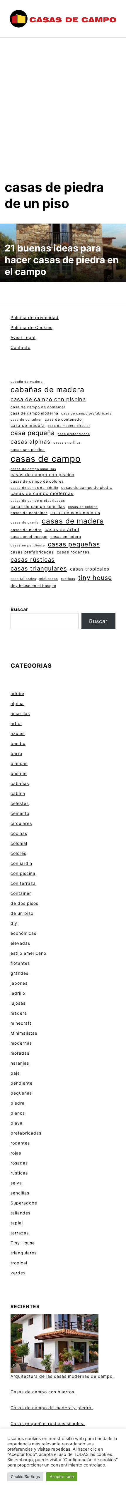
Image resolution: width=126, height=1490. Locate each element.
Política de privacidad (35, 317)
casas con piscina (28, 449)
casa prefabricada (74, 434)
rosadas (19, 1162)
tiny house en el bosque (33, 585)
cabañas (20, 783)
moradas (20, 1053)
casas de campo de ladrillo (34, 488)
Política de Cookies (31, 327)
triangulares (24, 1252)
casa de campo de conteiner (38, 407)
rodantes (20, 1142)
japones (19, 983)
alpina (17, 703)
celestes (20, 803)
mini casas (48, 579)
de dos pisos (24, 903)
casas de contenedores (75, 512)
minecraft (21, 1023)
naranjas (20, 1063)
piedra (18, 1102)
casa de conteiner (26, 420)
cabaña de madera (27, 382)
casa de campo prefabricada (86, 413)
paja (15, 1072)
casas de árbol (62, 529)
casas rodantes (73, 552)
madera (19, 1013)
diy (14, 923)
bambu (18, 743)
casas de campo (46, 459)
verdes (18, 1272)
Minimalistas (24, 1033)
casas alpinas (30, 441)
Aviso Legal (23, 337)
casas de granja (25, 522)
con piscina (23, 873)
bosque (19, 773)
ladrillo (18, 993)
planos (18, 1112)
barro (16, 753)
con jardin (21, 863)
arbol (16, 723)
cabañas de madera (47, 389)
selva (16, 1182)
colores (18, 853)
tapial (17, 1222)
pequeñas (21, 1092)
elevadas (20, 943)
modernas (21, 1043)
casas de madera (73, 520)
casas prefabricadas (32, 552)
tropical (19, 1262)
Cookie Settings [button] (25, 1476)
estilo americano (28, 953)
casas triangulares (39, 568)
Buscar (19, 609)
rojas (16, 1152)
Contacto (20, 347)
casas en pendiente (28, 545)
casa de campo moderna (34, 413)
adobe (17, 693)
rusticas (68, 579)
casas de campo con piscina (42, 474)
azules (18, 733)
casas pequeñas (74, 544)
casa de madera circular (69, 426)
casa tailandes (23, 579)
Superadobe (24, 1202)
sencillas (20, 1192)
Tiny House (23, 1242)
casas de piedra (26, 530)
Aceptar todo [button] (62, 1476)
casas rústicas (33, 559)
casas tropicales (89, 569)
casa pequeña (33, 433)
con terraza (23, 883)
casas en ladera (65, 536)
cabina (18, 793)
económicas (23, 933)
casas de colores (83, 507)
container (21, 893)
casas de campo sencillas (38, 506)
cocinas (19, 833)
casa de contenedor (64, 419)
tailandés (20, 1212)
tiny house (95, 577)
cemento (20, 813)
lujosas (18, 1003)
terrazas (20, 1232)
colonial (19, 843)
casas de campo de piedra (87, 487)
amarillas (20, 713)
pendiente (22, 1082)
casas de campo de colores (37, 481)
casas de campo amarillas (33, 469)
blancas (19, 763)
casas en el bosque (29, 536)
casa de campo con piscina (48, 399)
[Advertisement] (63, 113)
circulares (21, 823)
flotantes (20, 963)
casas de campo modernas (42, 493)
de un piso (22, 913)
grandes (19, 973)
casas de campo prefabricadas (38, 501)
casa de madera (28, 425)
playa (17, 1122)
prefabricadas (26, 1132)
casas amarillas (67, 442)
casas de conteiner (29, 513)
